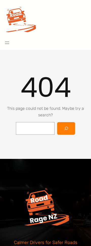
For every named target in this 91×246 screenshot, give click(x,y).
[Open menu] (7, 43)
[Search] (66, 128)
